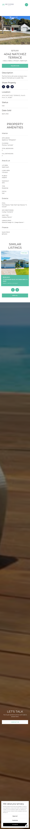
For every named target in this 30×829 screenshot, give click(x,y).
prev (13, 290)
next (17, 290)
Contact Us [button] (15, 722)
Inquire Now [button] (15, 66)
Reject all (15, 816)
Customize (15, 820)
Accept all (15, 824)
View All (15, 295)
